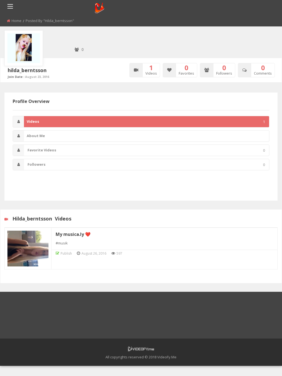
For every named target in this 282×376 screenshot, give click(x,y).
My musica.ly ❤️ (73, 234)
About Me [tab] (36, 135)
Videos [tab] (146, 121)
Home (16, 20)
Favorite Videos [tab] (146, 150)
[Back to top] (264, 363)
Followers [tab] (146, 164)
